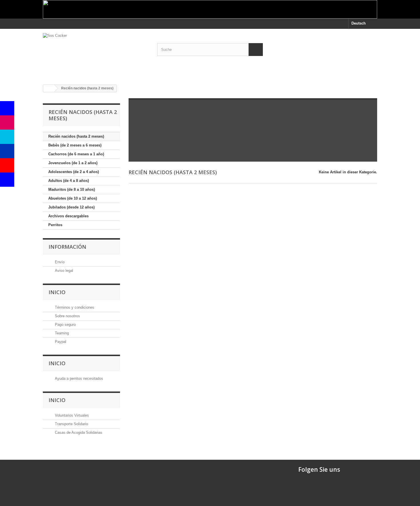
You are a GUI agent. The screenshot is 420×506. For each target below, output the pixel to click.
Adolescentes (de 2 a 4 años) (73, 172)
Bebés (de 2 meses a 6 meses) (74, 145)
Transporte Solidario (71, 424)
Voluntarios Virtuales (71, 415)
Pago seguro (65, 324)
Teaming (61, 333)
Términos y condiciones (74, 307)
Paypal (60, 342)
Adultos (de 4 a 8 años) (68, 180)
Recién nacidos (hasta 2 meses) (76, 136)
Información (67, 246)
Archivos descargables (68, 216)
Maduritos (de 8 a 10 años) (71, 189)
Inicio (57, 292)
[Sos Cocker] (96, 54)
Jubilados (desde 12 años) (71, 207)
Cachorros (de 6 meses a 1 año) (76, 154)
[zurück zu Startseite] (48, 88)
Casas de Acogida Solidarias (78, 432)
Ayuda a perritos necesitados (78, 378)
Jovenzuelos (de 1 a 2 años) (72, 163)
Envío (59, 262)
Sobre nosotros (67, 316)
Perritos (55, 225)
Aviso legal (63, 270)
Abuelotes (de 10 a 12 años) (72, 198)
